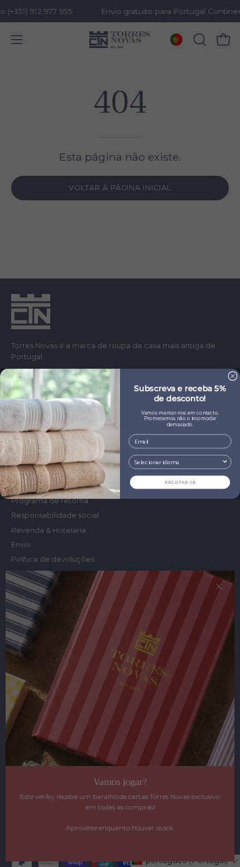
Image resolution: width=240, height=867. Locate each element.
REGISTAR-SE (180, 481)
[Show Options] (225, 462)
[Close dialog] (233, 375)
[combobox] (178, 462)
